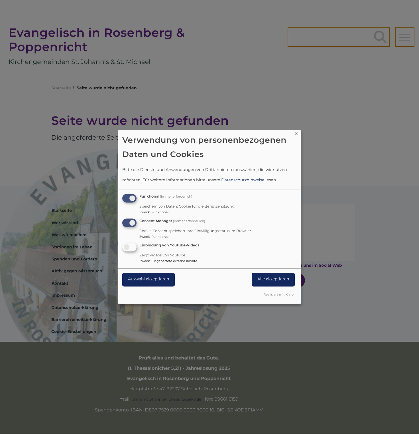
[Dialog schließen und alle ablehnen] (296, 133)
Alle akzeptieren (273, 280)
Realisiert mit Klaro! (278, 295)
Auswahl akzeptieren (148, 280)
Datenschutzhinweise (243, 180)
